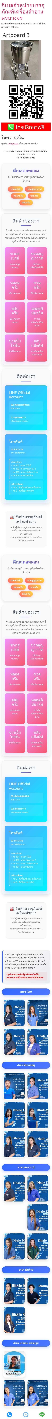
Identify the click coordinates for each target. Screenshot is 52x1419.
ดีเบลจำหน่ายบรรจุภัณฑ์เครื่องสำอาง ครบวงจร (22, 11)
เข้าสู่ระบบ (13, 143)
